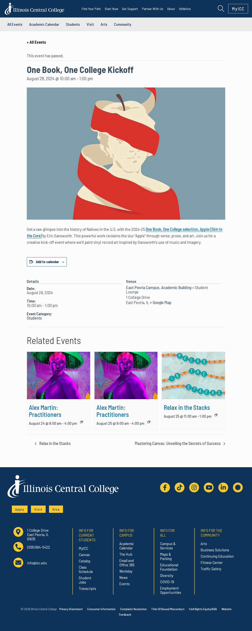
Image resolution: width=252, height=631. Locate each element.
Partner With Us (152, 8)
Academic (44, 24)
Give (56, 509)
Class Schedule (86, 569)
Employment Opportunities (170, 590)
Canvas (84, 554)
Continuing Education (217, 556)
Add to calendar (47, 262)
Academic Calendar (126, 545)
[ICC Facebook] (165, 487)
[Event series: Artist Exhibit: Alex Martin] (81, 422)
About (171, 8)
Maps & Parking (166, 556)
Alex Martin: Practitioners (45, 410)
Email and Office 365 (126, 562)
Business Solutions (215, 550)
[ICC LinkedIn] (223, 487)
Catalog (84, 561)
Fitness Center (212, 562)
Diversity (166, 575)
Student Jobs (85, 580)
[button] (221, 8)
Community (122, 24)
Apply (19, 509)
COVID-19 (167, 581)
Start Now (111, 8)
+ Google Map (160, 302)
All (14, 24)
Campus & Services (168, 545)
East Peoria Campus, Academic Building (158, 287)
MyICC (238, 8)
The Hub (125, 554)
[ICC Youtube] (209, 487)
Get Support (130, 8)
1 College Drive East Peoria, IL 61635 (38, 534)
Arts (104, 24)
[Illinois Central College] (34, 8)
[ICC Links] (238, 487)
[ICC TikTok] (179, 487)
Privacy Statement (71, 609)
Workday (125, 571)
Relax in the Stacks (187, 407)
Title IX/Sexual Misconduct (167, 609)
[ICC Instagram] (194, 487)
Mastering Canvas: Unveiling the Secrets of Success (178, 443)
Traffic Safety (211, 569)
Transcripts (87, 588)
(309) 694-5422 (38, 547)
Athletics (185, 8)
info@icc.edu (37, 563)
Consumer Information (101, 609)
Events (124, 583)
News (123, 577)
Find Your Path (91, 8)
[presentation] (58, 375)
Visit (90, 24)
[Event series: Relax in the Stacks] (216, 415)
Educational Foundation (169, 567)
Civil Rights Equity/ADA (203, 609)
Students (73, 24)
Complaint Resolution (133, 609)
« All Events (36, 42)
